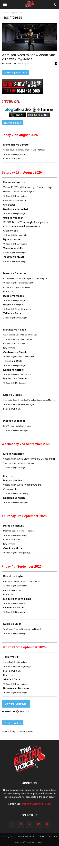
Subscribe (52, 836)
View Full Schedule (15, 703)
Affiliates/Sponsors (27, 836)
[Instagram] (20, 824)
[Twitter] (38, 824)
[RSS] (29, 824)
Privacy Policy (8, 836)
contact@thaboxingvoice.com (35, 803)
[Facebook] (12, 824)
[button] (54, 4)
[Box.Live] (16, 711)
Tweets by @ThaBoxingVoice (17, 731)
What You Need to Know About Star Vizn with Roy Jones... (28, 57)
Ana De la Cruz (9, 63)
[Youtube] (47, 824)
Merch (41, 836)
